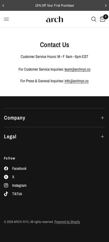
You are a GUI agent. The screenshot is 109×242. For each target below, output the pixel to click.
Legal (10, 136)
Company (14, 117)
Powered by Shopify (67, 222)
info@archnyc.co (77, 81)
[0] (101, 19)
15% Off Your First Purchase (54, 5)
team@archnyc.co (77, 69)
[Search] (93, 19)
